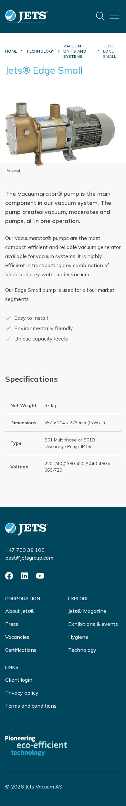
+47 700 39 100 (25, 550)
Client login (18, 679)
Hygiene (78, 637)
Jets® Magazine (87, 611)
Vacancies (17, 637)
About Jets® (20, 611)
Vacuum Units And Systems (74, 51)
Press (11, 624)
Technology (40, 51)
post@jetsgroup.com (29, 557)
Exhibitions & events (93, 624)
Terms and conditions (31, 705)
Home (11, 51)
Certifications (21, 650)
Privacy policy (21, 692)
